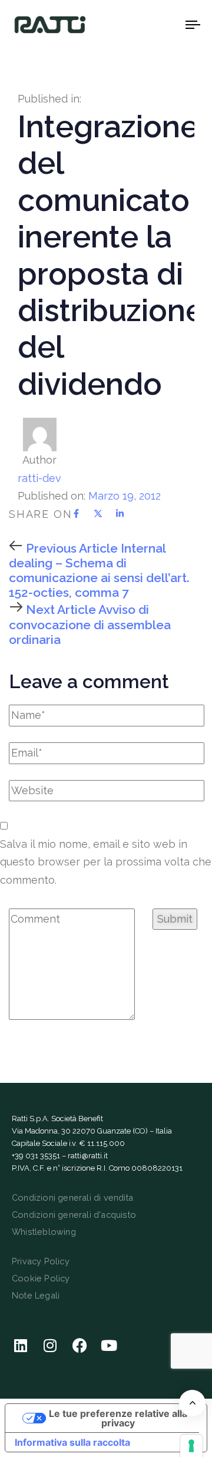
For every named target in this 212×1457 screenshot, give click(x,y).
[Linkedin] (20, 1345)
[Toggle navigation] (168, 24)
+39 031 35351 (36, 1155)
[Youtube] (109, 1345)
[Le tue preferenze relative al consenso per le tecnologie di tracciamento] (191, 1446)
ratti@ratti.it (88, 1155)
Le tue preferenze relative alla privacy (118, 1418)
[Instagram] (50, 1345)
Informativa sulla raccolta (72, 1442)
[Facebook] (79, 1345)
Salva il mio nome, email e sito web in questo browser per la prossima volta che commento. (105, 862)
